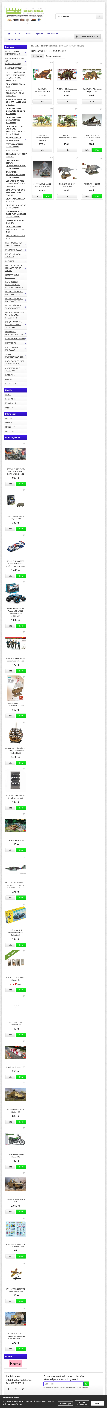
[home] (9, 33)
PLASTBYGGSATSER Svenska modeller (13, 244)
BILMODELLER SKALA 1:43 (15, 85)
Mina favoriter (11, 403)
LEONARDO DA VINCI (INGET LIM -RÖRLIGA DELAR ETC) (15, 183)
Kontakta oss (14, 39)
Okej (97, 1403)
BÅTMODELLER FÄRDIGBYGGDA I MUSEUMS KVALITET (14, 284)
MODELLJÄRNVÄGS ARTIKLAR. (13, 255)
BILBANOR (9, 261)
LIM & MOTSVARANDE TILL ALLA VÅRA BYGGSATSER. (14, 315)
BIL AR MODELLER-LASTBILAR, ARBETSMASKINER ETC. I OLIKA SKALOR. (16, 130)
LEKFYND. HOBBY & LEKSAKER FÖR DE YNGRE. (13, 268)
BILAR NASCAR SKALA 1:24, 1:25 (15, 200)
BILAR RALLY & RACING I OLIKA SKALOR (16, 206)
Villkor (17, 33)
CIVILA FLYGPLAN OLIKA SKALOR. (16, 155)
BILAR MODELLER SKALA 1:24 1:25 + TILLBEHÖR (14, 120)
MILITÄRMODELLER (13, 250)
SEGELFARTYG (12, 150)
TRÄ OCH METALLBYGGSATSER (14, 355)
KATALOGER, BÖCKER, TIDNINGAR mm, (15, 362)
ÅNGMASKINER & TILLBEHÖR (12, 369)
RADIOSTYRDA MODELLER (11, 348)
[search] (99, 16)
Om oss (28, 33)
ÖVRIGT (8, 379)
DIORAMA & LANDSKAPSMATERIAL (14, 332)
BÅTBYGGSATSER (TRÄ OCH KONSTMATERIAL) (15, 61)
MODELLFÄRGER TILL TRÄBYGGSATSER (14, 306)
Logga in (9, 407)
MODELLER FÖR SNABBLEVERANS (12, 52)
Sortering (37, 56)
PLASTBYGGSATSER (13, 68)
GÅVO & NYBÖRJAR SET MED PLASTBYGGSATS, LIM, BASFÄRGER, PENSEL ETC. (16, 76)
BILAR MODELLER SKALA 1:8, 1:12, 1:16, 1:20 (15, 229)
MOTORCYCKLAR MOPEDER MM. (13, 139)
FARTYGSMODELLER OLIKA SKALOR (14, 145)
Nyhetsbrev (52, 33)
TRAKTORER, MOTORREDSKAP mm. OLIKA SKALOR (15, 174)
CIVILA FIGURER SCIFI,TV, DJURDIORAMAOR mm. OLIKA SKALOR (16, 164)
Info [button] (10, 483)
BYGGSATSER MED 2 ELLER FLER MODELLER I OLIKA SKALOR (16, 214)
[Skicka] (86, 1384)
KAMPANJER (10, 383)
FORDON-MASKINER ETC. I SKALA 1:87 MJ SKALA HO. (15, 93)
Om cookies (10, 431)
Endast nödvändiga (82, 1403)
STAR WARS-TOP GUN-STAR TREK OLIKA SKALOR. (16, 192)
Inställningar (65, 1403)
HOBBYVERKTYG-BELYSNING (12, 276)
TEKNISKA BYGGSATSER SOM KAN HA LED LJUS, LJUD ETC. (16, 102)
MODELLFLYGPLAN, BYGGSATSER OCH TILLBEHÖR (13, 325)
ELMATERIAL (10, 343)
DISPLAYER (10, 375)
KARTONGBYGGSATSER (15, 338)
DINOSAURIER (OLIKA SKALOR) (15, 221)
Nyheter (39, 33)
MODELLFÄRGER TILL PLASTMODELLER (14, 292)
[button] (21, 484)
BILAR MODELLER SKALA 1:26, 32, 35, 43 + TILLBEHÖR (16, 111)
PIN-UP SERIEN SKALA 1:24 (15, 236)
